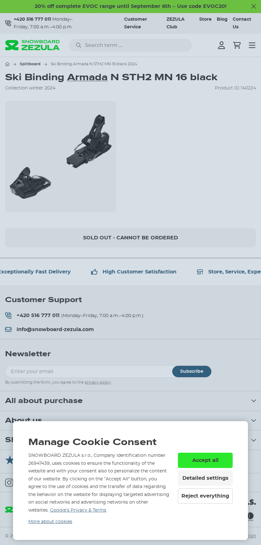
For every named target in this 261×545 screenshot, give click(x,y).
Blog (222, 19)
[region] (130, 156)
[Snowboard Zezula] (32, 45)
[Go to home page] (7, 64)
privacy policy (98, 382)
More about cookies (50, 522)
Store (205, 19)
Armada (87, 77)
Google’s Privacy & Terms (78, 510)
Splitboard (30, 64)
